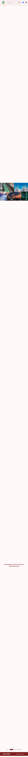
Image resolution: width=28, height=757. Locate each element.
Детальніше (20, 754)
